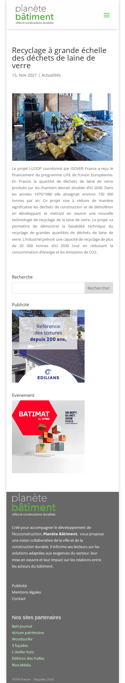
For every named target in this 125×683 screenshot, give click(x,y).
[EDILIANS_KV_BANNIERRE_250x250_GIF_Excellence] (48, 381)
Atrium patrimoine (28, 632)
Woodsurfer (22, 639)
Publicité (19, 585)
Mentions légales (26, 592)
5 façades (20, 645)
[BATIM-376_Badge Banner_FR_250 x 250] (48, 471)
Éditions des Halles (28, 658)
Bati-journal (22, 626)
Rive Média (21, 665)
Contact (19, 598)
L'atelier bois (23, 651)
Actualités (51, 75)
